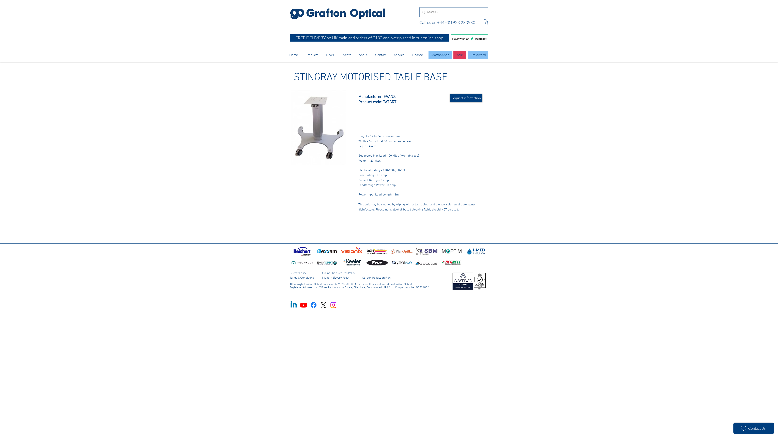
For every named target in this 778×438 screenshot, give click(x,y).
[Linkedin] (294, 305)
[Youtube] (304, 305)
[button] (485, 22)
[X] (323, 305)
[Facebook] (313, 305)
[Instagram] (333, 305)
